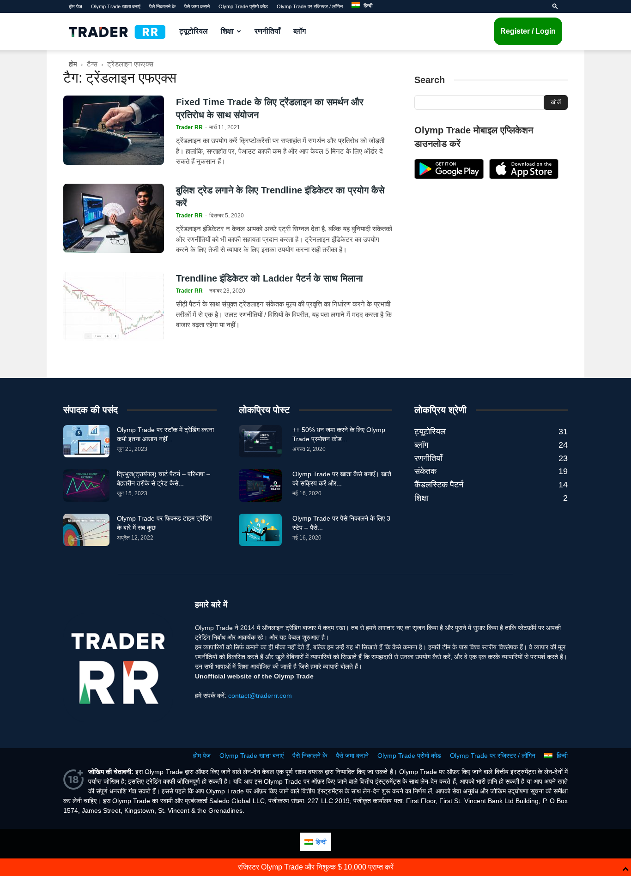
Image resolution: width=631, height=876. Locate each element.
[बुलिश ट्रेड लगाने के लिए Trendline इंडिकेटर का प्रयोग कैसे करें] (113, 218)
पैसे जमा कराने (197, 6)
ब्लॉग (299, 31)
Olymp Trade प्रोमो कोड (243, 6)
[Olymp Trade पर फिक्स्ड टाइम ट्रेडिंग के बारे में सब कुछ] (86, 530)
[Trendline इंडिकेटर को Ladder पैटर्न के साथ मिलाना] (113, 306)
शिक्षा (227, 31)
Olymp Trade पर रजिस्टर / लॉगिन (310, 6)
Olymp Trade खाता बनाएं (115, 6)
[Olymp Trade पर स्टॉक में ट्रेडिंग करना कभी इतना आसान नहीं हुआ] (86, 441)
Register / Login (528, 31)
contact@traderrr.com (260, 695)
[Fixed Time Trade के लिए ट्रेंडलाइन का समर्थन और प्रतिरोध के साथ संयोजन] (113, 130)
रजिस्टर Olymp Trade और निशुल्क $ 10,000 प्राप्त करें (316, 867)
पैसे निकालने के (162, 6)
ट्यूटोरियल (193, 31)
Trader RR (189, 127)
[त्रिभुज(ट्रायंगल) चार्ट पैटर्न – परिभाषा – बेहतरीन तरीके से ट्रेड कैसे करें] (86, 485)
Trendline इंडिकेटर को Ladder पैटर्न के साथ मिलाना (269, 278)
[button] (555, 6)
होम (73, 64)
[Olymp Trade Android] (449, 176)
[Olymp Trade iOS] (523, 176)
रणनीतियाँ (267, 31)
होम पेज (75, 6)
